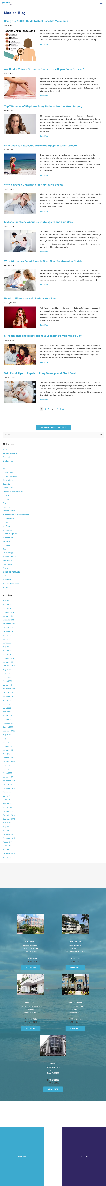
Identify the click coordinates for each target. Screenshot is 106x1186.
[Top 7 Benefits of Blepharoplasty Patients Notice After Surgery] (20, 124)
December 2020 (9, 762)
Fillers (5, 503)
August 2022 (7, 735)
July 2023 (6, 704)
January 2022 (8, 750)
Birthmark (6, 457)
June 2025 (7, 643)
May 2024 (6, 677)
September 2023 (9, 696)
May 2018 (6, 827)
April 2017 (7, 850)
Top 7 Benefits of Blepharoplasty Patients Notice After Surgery (43, 106)
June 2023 (7, 708)
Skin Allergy (7, 560)
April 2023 (7, 712)
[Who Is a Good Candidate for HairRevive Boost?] (20, 203)
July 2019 (6, 796)
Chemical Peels (8, 472)
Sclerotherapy (8, 553)
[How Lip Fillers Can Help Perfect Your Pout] (20, 317)
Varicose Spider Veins (11, 584)
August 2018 (7, 823)
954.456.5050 (31, 1019)
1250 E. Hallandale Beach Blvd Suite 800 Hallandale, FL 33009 (30, 1009)
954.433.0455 (76, 958)
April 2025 (7, 651)
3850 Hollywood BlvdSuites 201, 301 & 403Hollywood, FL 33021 (31, 948)
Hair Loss (6, 507)
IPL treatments (8, 518)
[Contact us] (53, 1156)
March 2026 (7, 608)
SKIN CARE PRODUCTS (11, 572)
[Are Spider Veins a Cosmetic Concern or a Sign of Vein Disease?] (20, 88)
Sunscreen (7, 580)
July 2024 (6, 673)
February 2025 (8, 658)
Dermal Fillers (8, 488)
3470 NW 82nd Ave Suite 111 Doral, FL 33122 (53, 1070)
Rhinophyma (7, 545)
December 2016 (9, 853)
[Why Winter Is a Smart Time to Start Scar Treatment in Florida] (20, 280)
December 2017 (9, 834)
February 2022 (8, 746)
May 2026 (6, 601)
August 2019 (7, 792)
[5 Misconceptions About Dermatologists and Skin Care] (20, 241)
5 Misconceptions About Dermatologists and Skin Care (38, 222)
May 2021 (6, 754)
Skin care (6, 568)
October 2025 (8, 628)
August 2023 (7, 700)
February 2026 (8, 612)
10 (57, 409)
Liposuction (7, 530)
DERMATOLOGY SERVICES (13, 492)
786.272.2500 (54, 1080)
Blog (4, 465)
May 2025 (6, 647)
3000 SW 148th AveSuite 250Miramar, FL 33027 (75, 1009)
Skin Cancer (7, 564)
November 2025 (9, 624)
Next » (62, 409)
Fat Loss (6, 499)
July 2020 (6, 765)
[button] (53, 427)
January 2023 (8, 719)
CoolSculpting (8, 480)
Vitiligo (5, 587)
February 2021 (8, 758)
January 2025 (8, 662)
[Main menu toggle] (101, 4)
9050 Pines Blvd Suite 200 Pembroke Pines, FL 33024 (75, 948)
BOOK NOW (22, 1156)
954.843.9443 (76, 1019)
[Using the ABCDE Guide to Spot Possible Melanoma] (20, 45)
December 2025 (9, 620)
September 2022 (9, 731)
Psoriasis (6, 541)
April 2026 (7, 605)
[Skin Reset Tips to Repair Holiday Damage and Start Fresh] (20, 392)
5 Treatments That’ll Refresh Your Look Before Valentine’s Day (43, 335)
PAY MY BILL (84, 1156)
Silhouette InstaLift (10, 557)
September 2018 (9, 819)
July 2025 (6, 639)
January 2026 (8, 616)
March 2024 (7, 681)
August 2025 (7, 635)
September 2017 (9, 838)
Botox (5, 469)
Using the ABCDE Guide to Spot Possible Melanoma (36, 21)
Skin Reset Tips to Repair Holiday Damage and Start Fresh (40, 373)
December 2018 (9, 815)
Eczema (6, 495)
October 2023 (8, 693)
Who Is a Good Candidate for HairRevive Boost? (33, 184)
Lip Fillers (6, 526)
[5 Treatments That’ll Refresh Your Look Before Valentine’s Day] (20, 354)
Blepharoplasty (8, 461)
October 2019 (8, 785)
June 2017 (7, 846)
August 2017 (7, 842)
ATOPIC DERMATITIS (11, 453)
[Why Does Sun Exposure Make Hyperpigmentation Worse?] (20, 164)
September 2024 (9, 666)
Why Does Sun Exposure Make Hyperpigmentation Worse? (40, 145)
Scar (4, 549)
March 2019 (7, 807)
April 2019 (7, 804)
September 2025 (9, 631)
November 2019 (9, 781)
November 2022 (9, 723)
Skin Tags (6, 576)
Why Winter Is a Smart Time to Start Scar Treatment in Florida (43, 261)
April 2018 (7, 831)
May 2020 (6, 769)
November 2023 (9, 689)
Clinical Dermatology (10, 476)
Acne (5, 449)
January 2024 (8, 685)
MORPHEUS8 (8, 538)
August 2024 (7, 670)
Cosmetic (6, 484)
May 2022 (6, 742)
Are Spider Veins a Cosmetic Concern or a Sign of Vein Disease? (44, 69)
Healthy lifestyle (9, 511)
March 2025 (7, 654)
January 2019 (8, 811)
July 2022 (6, 739)
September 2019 (9, 788)
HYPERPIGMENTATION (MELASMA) (16, 515)
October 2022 (8, 727)
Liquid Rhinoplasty (10, 534)
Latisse (5, 522)
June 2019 (7, 800)
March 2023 (7, 716)
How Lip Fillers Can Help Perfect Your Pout (30, 298)
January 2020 (8, 777)
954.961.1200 (31, 958)
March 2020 (7, 773)
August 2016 (7, 857)
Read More (44, 44)
